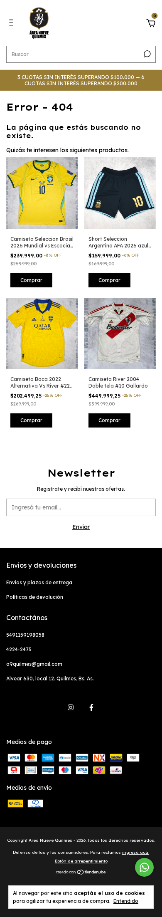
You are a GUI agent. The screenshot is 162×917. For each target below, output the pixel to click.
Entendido (125, 901)
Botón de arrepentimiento (81, 861)
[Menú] (12, 24)
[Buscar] (146, 54)
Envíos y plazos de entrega (39, 582)
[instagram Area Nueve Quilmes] (70, 707)
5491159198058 (25, 635)
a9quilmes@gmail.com (34, 664)
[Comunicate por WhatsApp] (144, 867)
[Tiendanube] (81, 873)
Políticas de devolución (34, 597)
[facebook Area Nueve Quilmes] (91, 707)
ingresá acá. (135, 852)
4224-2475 (19, 649)
